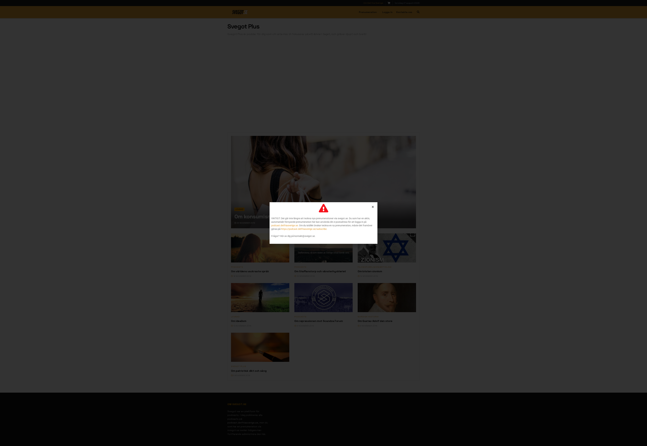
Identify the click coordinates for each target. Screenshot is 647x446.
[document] (323, 223)
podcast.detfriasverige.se (284, 225)
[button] (373, 207)
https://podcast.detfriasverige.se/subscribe (304, 229)
